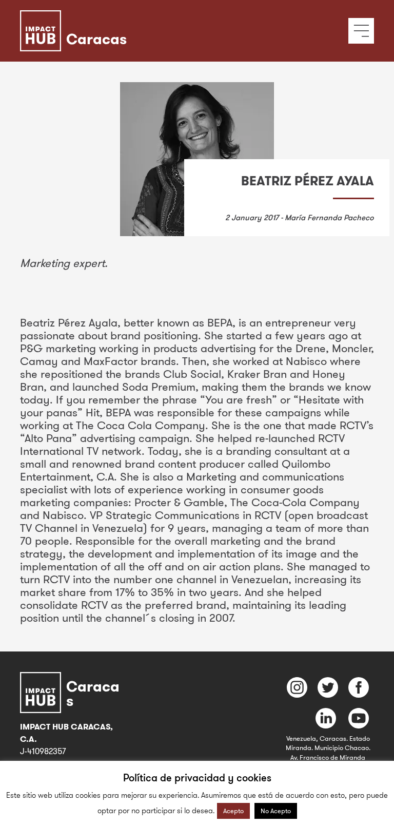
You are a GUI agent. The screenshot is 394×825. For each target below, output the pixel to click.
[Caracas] (120, 18)
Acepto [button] (233, 811)
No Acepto (276, 811)
